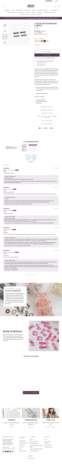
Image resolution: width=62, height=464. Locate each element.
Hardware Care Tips (47, 110)
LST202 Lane (39, 103)
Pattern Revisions (22, 450)
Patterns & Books (49, 12)
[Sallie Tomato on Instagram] (3, 451)
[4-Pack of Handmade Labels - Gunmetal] (10, 380)
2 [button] (29, 274)
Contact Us (21, 446)
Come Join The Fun (47, 123)
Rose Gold (47, 41)
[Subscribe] (13, 447)
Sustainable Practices (34, 443)
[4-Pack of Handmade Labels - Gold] (7, 380)
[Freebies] (11, 413)
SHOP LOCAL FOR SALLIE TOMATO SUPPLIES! (47, 117)
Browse (11, 426)
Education (19, 10)
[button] (37, 31)
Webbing (40, 12)
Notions (33, 14)
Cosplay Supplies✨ (43, 10)
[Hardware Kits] (31, 413)
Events (34, 10)
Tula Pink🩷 (53, 10)
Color (38, 38)
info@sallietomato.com (24, 442)
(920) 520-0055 (22, 440)
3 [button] (31, 274)
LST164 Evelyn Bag (40, 99)
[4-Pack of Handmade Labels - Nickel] (5, 380)
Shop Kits (31, 426)
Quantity (37, 44)
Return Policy (22, 444)
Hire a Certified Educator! (48, 442)
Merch (39, 14)
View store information (41, 64)
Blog (45, 439)
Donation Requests (48, 446)
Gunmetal (44, 41)
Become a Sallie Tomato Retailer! (36, 448)
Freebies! (7, 10)
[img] (6, 168)
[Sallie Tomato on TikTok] (12, 451)
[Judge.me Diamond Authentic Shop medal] (28, 157)
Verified (30, 161)
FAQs (20, 448)
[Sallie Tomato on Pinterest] (10, 451)
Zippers (28, 12)
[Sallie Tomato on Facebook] (5, 451)
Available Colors (46, 113)
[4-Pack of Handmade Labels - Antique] (9, 380)
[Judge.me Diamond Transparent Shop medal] (34, 157)
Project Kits (24, 14)
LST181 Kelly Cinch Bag (41, 101)
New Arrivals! (12, 12)
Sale (13, 10)
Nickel (36, 41)
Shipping (36, 34)
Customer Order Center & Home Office (36, 446)
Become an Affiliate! (34, 441)
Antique (41, 41)
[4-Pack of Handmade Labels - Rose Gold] (12, 380)
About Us (32, 439)
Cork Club (27, 10)
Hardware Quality (47, 106)
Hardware (20, 12)
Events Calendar (48, 444)
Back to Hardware (32, 392)
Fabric (34, 12)
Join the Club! (50, 426)
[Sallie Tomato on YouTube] (8, 451)
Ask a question (47, 120)
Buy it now (46, 54)
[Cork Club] (50, 413)
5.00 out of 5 (15, 147)
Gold (39, 41)
